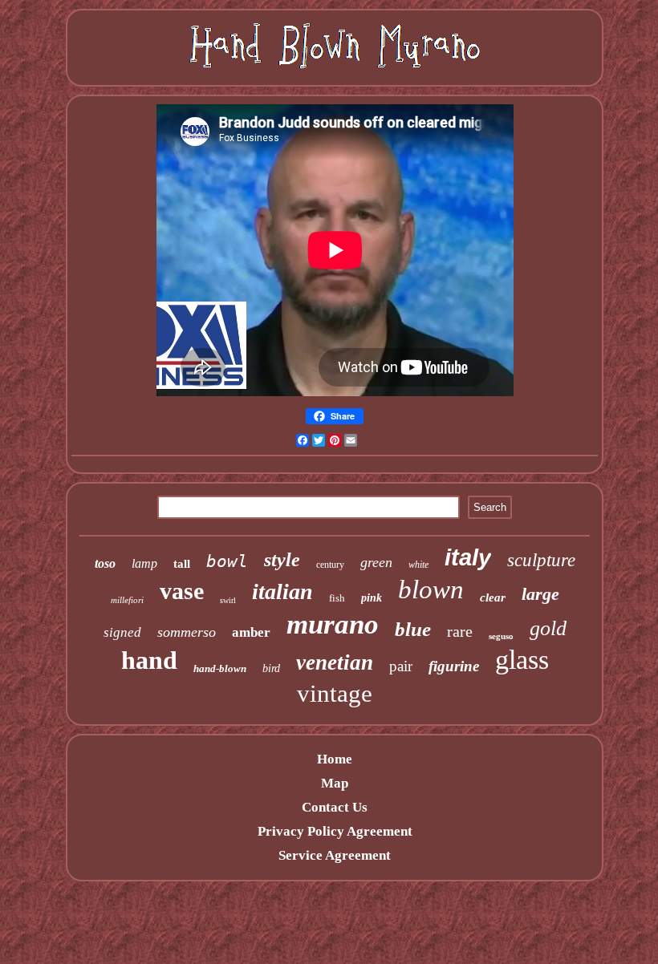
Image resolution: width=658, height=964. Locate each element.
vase (182, 590)
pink (371, 598)
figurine (454, 666)
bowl (227, 561)
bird (271, 668)
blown (431, 589)
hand (149, 660)
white (418, 564)
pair (400, 666)
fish (337, 598)
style (282, 559)
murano (332, 624)
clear (493, 597)
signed (122, 632)
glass (522, 659)
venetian (334, 662)
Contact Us (335, 807)
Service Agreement (334, 855)
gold (548, 628)
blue (413, 629)
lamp (144, 563)
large (540, 594)
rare (460, 631)
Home (334, 759)
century (330, 564)
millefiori (127, 600)
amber (251, 632)
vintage (334, 693)
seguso (501, 636)
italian (282, 591)
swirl (228, 600)
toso (105, 563)
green (376, 562)
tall (181, 563)
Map (334, 783)
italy (468, 557)
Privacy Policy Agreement (335, 831)
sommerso (186, 632)
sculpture (541, 560)
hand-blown (219, 668)
